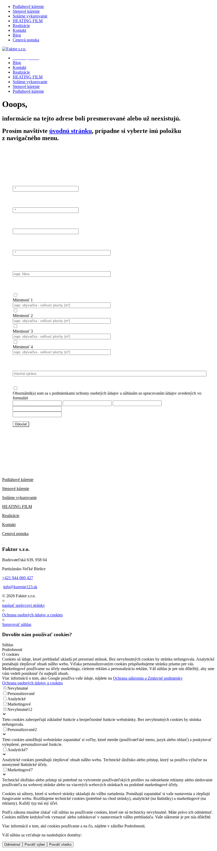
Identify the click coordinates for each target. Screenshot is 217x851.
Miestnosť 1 (23, 300)
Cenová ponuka (15, 533)
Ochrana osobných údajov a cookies (32, 615)
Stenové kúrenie (15, 488)
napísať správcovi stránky (23, 605)
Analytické (16, 699)
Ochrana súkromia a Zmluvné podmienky (148, 678)
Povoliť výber (35, 844)
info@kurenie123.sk (20, 587)
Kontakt (9, 524)
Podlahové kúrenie (17, 479)
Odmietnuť (12, 844)
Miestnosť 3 (23, 331)
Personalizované (21, 693)
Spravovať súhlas (16, 624)
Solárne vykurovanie (19, 497)
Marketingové (19, 704)
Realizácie (10, 515)
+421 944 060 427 (17, 578)
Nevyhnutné (17, 688)
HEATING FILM (17, 506)
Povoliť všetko (60, 844)
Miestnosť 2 (23, 315)
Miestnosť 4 (23, 347)
